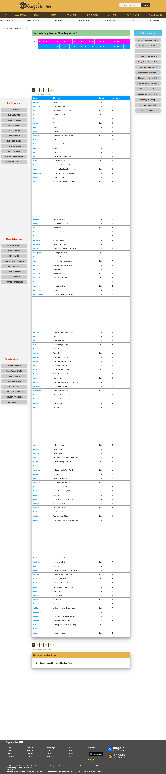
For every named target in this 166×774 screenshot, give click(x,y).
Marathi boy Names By (148, 83)
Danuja (35, 591)
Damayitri (36, 399)
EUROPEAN (92, 15)
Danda (35, 491)
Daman (35, 378)
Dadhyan (36, 140)
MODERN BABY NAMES (14, 156)
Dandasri (36, 520)
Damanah (36, 386)
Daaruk (35, 110)
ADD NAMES (110, 20)
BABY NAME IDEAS (14, 246)
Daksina (36, 332)
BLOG (132, 20)
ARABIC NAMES (14, 131)
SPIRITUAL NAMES (14, 146)
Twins (49, 750)
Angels (8, 753)
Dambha (36, 407)
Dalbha (35, 353)
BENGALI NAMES (14, 381)
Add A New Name (148, 33)
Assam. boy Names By (147, 56)
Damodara (36, 457)
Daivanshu (37, 173)
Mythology (51, 748)
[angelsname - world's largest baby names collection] (35, 6)
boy (22, 28)
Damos (35, 462)
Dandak (36, 495)
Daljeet (35, 361)
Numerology (10, 756)
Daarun (35, 115)
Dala (34, 336)
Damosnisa (37, 466)
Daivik (35, 181)
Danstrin (36, 574)
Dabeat (35, 119)
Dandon (36, 562)
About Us (9, 766)
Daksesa (36, 257)
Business (91, 748)
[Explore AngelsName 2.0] (116, 749)
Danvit (35, 604)
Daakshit (36, 102)
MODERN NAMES (14, 366)
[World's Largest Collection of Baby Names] (116, 756)
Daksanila (36, 240)
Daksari (35, 248)
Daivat (35, 177)
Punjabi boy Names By (148, 94)
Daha (35, 144)
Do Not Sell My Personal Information (19, 768)
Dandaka (36, 499)
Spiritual (30, 748)
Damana (36, 382)
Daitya (35, 152)
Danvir (35, 600)
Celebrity (50, 756)
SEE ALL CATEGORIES (14, 282)
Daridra (35, 629)
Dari (34, 625)
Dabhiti (35, 123)
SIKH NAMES (14, 256)
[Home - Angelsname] (6, 15)
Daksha (35, 265)
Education (71, 753)
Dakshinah (37, 290)
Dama (35, 370)
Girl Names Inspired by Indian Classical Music (54, 663)
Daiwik (35, 223)
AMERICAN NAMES (14, 266)
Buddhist (30, 750)
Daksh (35, 261)
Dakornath (37, 232)
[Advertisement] (14, 64)
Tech (69, 756)
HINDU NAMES (14, 136)
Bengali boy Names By (148, 62)
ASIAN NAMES (14, 277)
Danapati (36, 478)
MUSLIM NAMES (14, 125)
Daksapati (36, 244)
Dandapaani (37, 508)
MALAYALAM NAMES (14, 371)
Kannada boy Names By (148, 72)
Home (3, 28)
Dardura (36, 620)
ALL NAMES (20, 15)
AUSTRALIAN (133, 15)
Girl (35, 41)
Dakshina (36, 286)
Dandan (36, 503)
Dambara (36, 403)
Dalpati (35, 365)
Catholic (30, 756)
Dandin (35, 558)
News (70, 750)
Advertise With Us (33, 766)
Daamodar (36, 106)
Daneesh (36, 566)
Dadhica (36, 131)
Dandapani (37, 512)
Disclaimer (62, 766)
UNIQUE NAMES (58, 20)
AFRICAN (112, 15)
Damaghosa (37, 374)
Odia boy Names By (147, 89)
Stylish (49, 753)
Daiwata (36, 219)
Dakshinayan (38, 294)
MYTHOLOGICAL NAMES (14, 261)
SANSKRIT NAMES (14, 151)
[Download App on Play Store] (96, 754)
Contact (19, 766)
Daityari (36, 165)
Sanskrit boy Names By (148, 40)
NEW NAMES (154, 20)
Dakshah (36, 269)
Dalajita (35, 345)
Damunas (36, 470)
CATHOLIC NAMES (14, 120)
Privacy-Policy (49, 766)
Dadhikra (36, 135)
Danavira (36, 487)
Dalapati (36, 349)
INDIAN (37, 15)
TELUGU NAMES (14, 387)
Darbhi (35, 616)
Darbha (35, 608)
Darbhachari (37, 612)
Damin (35, 445)
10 (46, 90)
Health (70, 748)
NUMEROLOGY (84, 20)
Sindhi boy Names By (148, 100)
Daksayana (37, 253)
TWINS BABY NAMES (14, 162)
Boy (35, 46)
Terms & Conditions (98, 766)
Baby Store (92, 760)
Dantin (35, 583)
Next (52, 90)
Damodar (36, 449)
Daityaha (36, 156)
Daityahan (36, 161)
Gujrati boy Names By (148, 67)
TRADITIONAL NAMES (14, 392)
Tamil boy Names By (148, 105)
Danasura (36, 482)
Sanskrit (16, 28)
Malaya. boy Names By (148, 78)
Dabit (35, 127)
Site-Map (72, 766)
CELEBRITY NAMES (14, 397)
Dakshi (35, 282)
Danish (35, 570)
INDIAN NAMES (14, 115)
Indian (9, 28)
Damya (35, 474)
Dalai (34, 340)
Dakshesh (36, 273)
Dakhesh (36, 227)
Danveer (36, 595)
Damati (35, 395)
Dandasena (37, 516)
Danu (35, 587)
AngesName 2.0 (155, 15)
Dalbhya (36, 357)
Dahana (36, 148)
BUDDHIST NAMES (14, 141)
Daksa (35, 236)
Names (9, 750)
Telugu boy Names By (148, 110)
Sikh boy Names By (148, 51)
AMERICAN (72, 15)
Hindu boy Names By (148, 45)
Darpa (35, 633)
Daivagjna (36, 169)
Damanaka (37, 390)
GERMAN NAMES (14, 271)
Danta (35, 579)
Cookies (83, 766)
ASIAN (53, 15)
